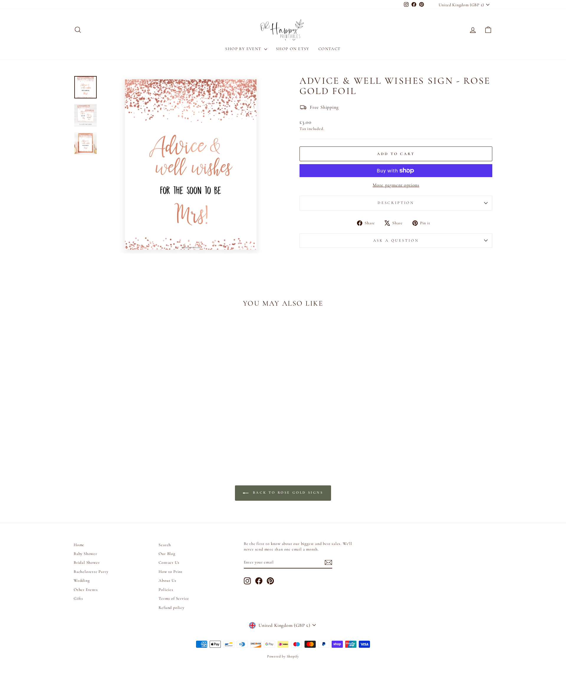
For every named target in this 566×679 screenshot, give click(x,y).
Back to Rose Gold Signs (287, 492)
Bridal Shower (87, 562)
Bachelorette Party (91, 571)
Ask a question (396, 240)
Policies (166, 589)
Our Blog (167, 553)
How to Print (171, 571)
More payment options (396, 185)
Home (79, 544)
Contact (329, 48)
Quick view (123, 415)
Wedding (82, 580)
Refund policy (171, 607)
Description (396, 202)
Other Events (86, 589)
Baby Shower (85, 553)
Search (165, 544)
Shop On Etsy (293, 48)
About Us (167, 580)
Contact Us (169, 562)
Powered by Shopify (283, 656)
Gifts (78, 598)
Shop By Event (244, 48)
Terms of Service (174, 598)
